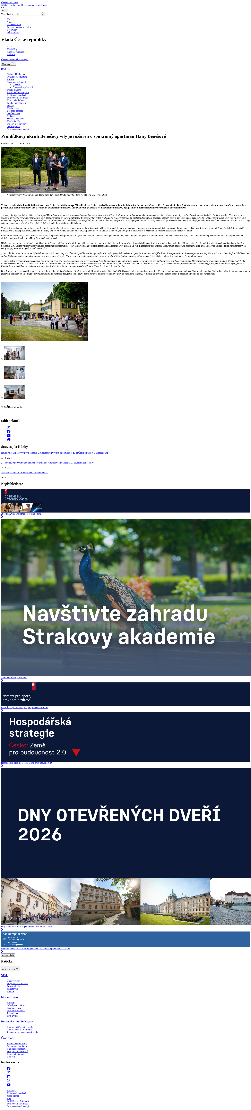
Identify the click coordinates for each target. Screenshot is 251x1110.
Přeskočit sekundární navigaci (14, 59)
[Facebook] (8, 1069)
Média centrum (14, 24)
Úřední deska (13, 108)
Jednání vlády (13, 1013)
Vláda (9, 22)
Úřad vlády (12, 30)
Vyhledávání (7, 14)
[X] (8, 1073)
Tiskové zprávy (14, 1008)
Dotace (10, 105)
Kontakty (11, 1090)
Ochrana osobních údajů (18, 129)
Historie (10, 991)
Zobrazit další (8, 955)
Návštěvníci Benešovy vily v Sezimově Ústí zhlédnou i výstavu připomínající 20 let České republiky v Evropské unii (54, 453)
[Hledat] (43, 14)
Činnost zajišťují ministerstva (20, 1029)
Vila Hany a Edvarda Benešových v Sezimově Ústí (24, 472)
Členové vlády (13, 981)
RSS (9, 1098)
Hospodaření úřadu (16, 100)
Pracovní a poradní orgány (19, 27)
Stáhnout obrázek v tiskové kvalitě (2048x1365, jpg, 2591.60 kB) (31, 400)
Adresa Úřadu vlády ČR (18, 92)
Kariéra (10, 79)
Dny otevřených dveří (23, 87)
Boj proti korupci (15, 111)
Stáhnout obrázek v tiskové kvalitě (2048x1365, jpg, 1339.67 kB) (31, 362)
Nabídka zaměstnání (16, 1049)
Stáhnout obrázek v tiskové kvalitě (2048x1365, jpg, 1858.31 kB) (31, 409)
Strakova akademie (15, 118)
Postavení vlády (14, 986)
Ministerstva (12, 989)
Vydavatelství (13, 116)
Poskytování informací (17, 97)
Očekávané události (16, 1005)
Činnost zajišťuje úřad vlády (20, 1027)
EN (2, 7)
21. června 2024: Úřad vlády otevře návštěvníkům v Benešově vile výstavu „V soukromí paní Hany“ (47, 462)
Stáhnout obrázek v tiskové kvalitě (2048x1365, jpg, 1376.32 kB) (31, 381)
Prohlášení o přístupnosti (18, 1101)
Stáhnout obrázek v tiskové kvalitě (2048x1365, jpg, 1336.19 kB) (31, 342)
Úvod (9, 19)
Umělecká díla (13, 121)
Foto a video (12, 1016)
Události (16, 84)
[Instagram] (8, 1081)
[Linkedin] (8, 1077)
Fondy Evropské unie (17, 103)
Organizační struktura (17, 77)
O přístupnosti (13, 126)
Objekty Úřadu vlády (16, 124)
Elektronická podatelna (17, 95)
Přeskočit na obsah (9, 2)
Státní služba (13, 32)
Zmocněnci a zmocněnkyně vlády (22, 1032)
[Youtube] (8, 1085)
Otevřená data (13, 113)
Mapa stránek (13, 1096)
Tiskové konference (16, 1010)
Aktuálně (11, 1002)
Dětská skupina (14, 90)
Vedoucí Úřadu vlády (17, 74)
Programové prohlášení (17, 983)
